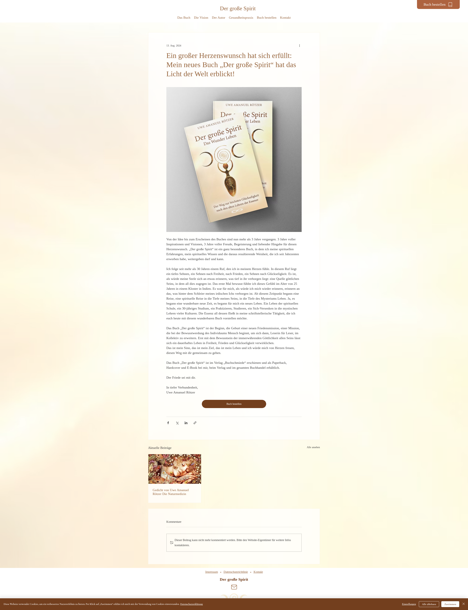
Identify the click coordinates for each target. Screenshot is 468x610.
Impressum (211, 571)
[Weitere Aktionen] (299, 45)
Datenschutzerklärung (191, 604)
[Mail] (234, 587)
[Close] (463, 604)
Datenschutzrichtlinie (236, 571)
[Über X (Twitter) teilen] (177, 423)
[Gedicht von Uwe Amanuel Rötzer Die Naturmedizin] (174, 469)
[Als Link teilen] (195, 423)
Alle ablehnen (429, 604)
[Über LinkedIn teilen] (186, 423)
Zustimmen (450, 604)
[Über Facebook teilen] (168, 423)
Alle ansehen (313, 447)
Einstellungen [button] (409, 604)
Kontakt (258, 571)
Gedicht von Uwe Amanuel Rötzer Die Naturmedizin (171, 492)
